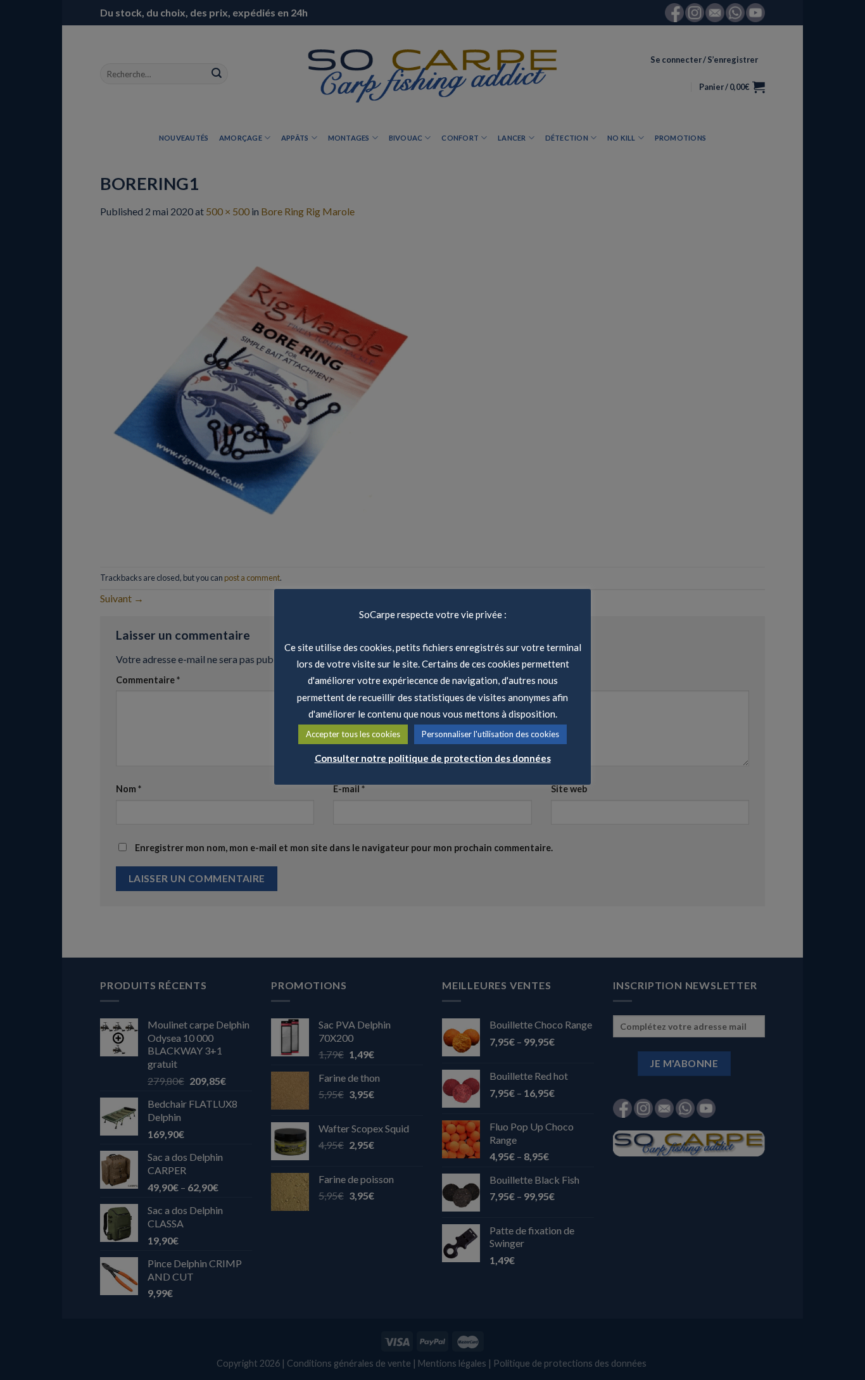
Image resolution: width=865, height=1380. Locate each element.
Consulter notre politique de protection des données (433, 758)
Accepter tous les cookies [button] (353, 734)
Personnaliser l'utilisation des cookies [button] (490, 734)
